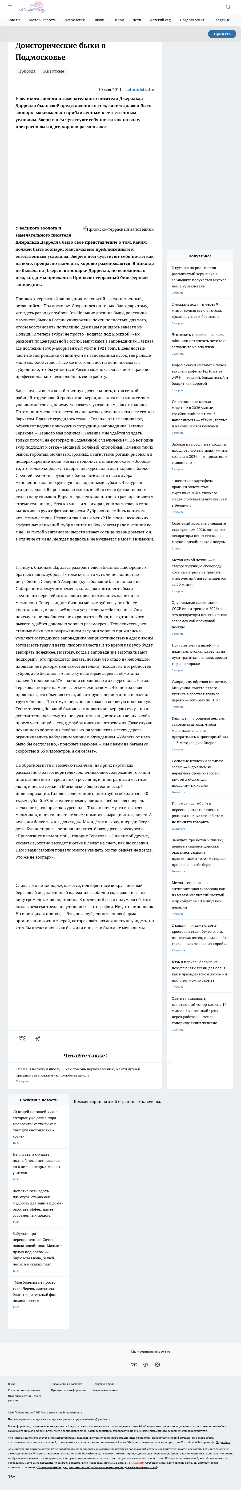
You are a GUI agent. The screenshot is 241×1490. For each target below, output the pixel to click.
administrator (140, 89)
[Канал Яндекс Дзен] (157, 1364)
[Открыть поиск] (228, 7)
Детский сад (160, 20)
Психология (75, 20)
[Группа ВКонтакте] (134, 1364)
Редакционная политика (24, 1390)
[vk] (23, 1038)
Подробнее (223, 1442)
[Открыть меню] (10, 7)
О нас (11, 1384)
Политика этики (103, 1384)
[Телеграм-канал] (146, 1364)
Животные (53, 71)
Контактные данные (105, 1390)
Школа (99, 20)
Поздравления (192, 20)
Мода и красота (42, 20)
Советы (14, 20)
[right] (235, 20)
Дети (137, 20)
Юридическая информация (68, 1390)
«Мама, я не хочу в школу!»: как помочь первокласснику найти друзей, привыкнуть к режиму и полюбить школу (78, 1075)
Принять (222, 34)
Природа (27, 71)
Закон (119, 20)
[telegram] (39, 1038)
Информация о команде (66, 1384)
